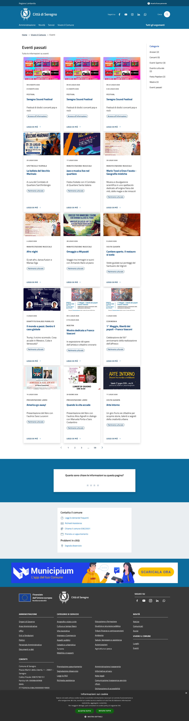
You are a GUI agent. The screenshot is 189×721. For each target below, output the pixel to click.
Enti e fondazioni (26, 635)
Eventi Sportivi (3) (157, 62)
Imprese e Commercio (66, 635)
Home (24, 34)
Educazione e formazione (106, 621)
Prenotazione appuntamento (69, 666)
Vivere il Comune (38, 34)
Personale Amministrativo (30, 644)
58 (95, 447)
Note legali (99, 675)
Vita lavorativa (63, 630)
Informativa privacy (103, 671)
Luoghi (136, 643)
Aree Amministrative (28, 626)
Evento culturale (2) (157, 70)
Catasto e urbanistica (66, 644)
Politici (22, 640)
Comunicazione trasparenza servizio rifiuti (110, 682)
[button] (94, 716)
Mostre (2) (154, 82)
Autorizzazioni (101, 644)
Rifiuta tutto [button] (105, 711)
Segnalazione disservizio (67, 671)
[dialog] (94, 705)
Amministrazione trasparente (108, 666)
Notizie (136, 621)
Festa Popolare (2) (157, 76)
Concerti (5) (155, 57)
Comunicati (138, 626)
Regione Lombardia (27, 3)
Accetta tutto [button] (84, 711)
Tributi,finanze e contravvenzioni (109, 630)
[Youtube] (124, 14)
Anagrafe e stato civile (66, 621)
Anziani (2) (154, 51)
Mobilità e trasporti (65, 652)
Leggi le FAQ (62, 675)
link (119, 705)
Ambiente (99, 635)
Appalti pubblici (63, 640)
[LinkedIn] (137, 14)
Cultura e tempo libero (66, 626)
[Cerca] (167, 14)
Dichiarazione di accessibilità (107, 688)
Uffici (21, 630)
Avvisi (135, 630)
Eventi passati (156, 87)
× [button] (186, 693)
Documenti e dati (26, 649)
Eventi (136, 648)
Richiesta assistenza (66, 680)
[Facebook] (118, 14)
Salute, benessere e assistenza (108, 639)
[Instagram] (131, 14)
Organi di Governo (27, 621)
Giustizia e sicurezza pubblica (107, 626)
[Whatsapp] (144, 14)
